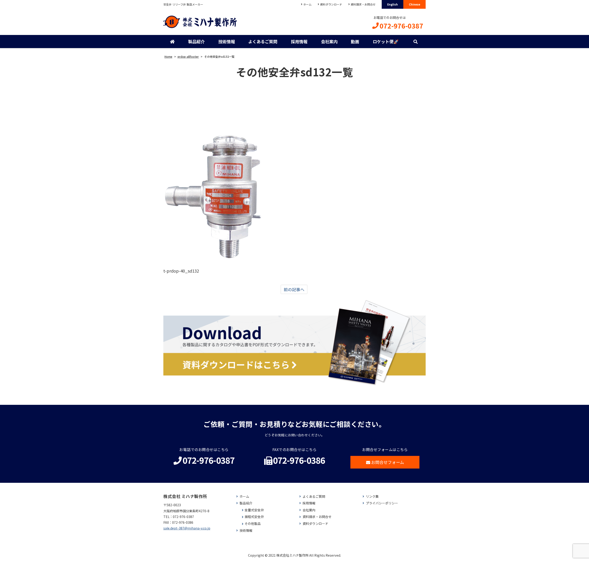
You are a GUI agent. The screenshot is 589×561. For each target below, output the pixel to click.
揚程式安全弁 (254, 517)
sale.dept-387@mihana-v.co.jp (186, 528)
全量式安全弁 (254, 510)
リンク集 (372, 496)
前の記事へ (294, 289)
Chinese (414, 4)
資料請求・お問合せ (363, 4)
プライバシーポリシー (382, 503)
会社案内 (329, 41)
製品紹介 (196, 41)
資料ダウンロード (331, 4)
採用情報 (299, 41)
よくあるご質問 (262, 41)
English (392, 4)
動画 (355, 41)
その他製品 (253, 523)
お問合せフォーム (387, 462)
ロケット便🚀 (385, 41)
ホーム (307, 4)
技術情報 (226, 41)
